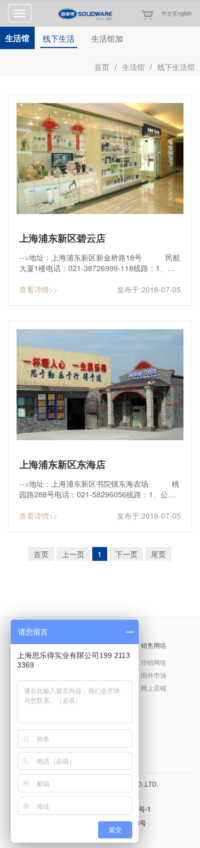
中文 (167, 13)
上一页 (73, 554)
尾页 (158, 554)
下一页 (126, 554)
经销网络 (153, 662)
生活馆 (133, 66)
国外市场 (153, 674)
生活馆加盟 (107, 40)
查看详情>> (38, 289)
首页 (101, 66)
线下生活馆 (59, 40)
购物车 (143, 15)
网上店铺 (153, 687)
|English (182, 13)
